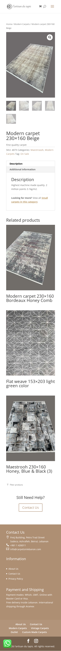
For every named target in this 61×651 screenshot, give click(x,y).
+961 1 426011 (18, 545)
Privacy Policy (15, 578)
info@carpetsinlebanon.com (25, 549)
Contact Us (30, 507)
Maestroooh (37, 149)
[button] (50, 37)
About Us (13, 568)
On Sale (24, 153)
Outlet (14, 632)
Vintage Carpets (40, 628)
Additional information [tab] (22, 169)
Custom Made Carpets (34, 632)
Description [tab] (16, 163)
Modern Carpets (22, 24)
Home (9, 24)
